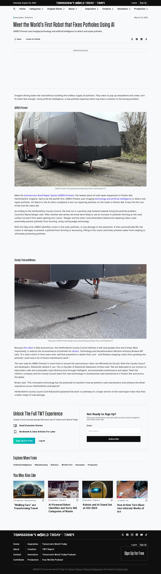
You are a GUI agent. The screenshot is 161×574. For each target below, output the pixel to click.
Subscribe (114, 439)
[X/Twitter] (122, 534)
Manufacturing (41, 465)
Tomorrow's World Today (54, 544)
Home (22, 9)
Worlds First (67, 465)
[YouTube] (141, 534)
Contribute (18, 560)
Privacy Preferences (93, 569)
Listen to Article (33, 39)
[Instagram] (132, 534)
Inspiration (33, 544)
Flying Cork (122, 569)
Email (89, 425)
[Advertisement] (80, 71)
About (16, 549)
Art (127, 500)
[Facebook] (127, 534)
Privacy (79, 569)
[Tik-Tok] (146, 534)
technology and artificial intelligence (113, 198)
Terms (71, 569)
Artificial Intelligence (22, 465)
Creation (121, 500)
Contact (17, 554)
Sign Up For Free (24, 440)
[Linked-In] (136, 534)
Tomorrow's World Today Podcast (59, 554)
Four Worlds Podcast (52, 560)
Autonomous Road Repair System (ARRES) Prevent (49, 195)
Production (92, 465)
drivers (75, 351)
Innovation (19, 17)
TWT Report (48, 549)
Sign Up (143, 3)
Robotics (29, 18)
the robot (28, 347)
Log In (134, 3)
